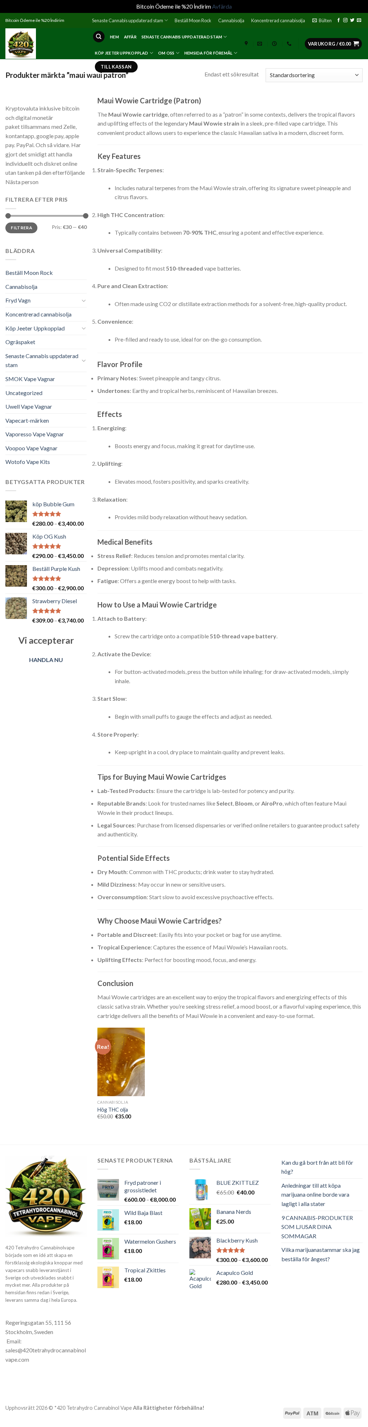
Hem (114, 36)
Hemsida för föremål (208, 53)
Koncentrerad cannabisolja (278, 20)
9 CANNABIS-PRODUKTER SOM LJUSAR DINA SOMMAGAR (317, 1226)
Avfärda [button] (222, 6)
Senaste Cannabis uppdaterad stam (127, 20)
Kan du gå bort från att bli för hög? (317, 1167)
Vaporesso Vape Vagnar (34, 434)
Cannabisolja (231, 20)
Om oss (166, 53)
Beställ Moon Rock (193, 20)
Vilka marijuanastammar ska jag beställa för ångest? (320, 1254)
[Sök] (99, 37)
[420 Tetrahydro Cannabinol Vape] (43, 43)
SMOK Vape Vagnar (30, 378)
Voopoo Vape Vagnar (31, 448)
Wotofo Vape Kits (27, 461)
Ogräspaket (20, 341)
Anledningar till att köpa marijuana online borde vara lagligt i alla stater (315, 1194)
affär (130, 36)
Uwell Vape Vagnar (28, 406)
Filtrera (21, 227)
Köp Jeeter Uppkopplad (121, 53)
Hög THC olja (112, 1110)
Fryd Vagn (18, 300)
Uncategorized (23, 392)
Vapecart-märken (27, 420)
